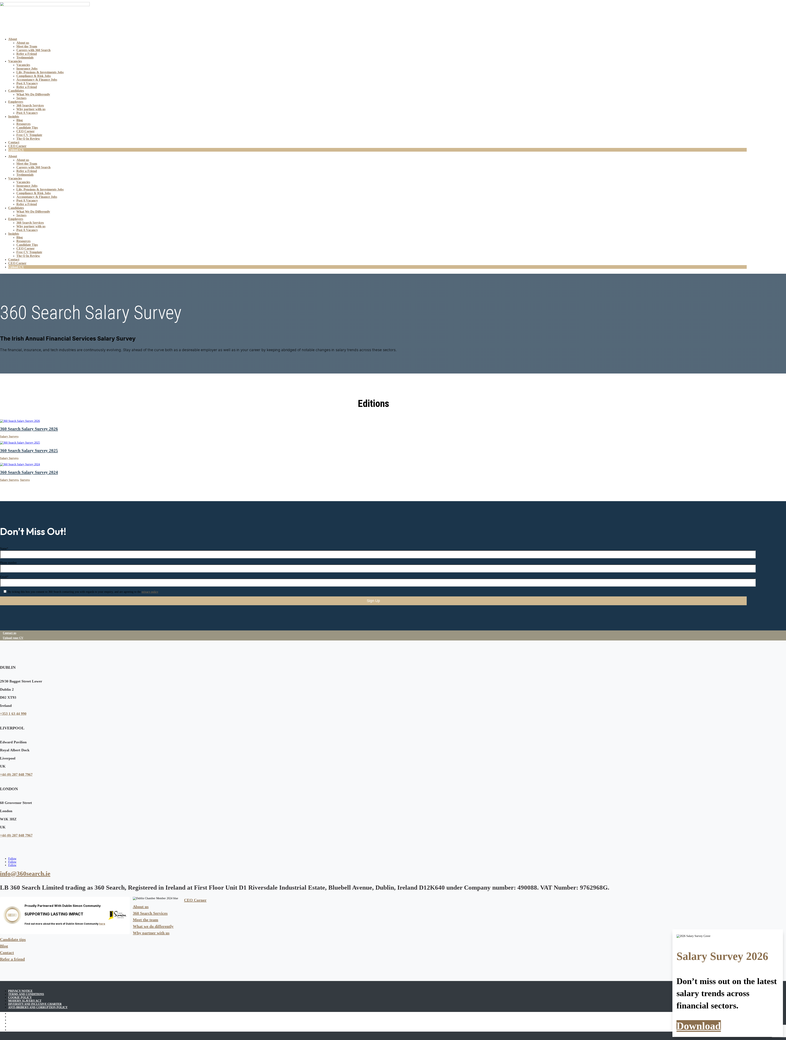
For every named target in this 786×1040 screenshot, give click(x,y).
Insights (13, 116)
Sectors (21, 98)
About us (22, 42)
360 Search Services (30, 105)
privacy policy (150, 591)
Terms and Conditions (26, 994)
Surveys (25, 479)
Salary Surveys (9, 436)
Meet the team (145, 919)
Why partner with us (30, 109)
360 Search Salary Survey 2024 (29, 472)
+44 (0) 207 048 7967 (16, 774)
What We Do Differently (33, 94)
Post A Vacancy (27, 83)
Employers (15, 101)
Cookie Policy (20, 997)
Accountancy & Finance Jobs (36, 79)
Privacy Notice (20, 990)
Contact (13, 142)
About (12, 39)
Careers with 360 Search (33, 50)
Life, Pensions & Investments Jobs (40, 72)
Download (698, 1026)
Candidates (16, 90)
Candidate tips (13, 939)
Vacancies (15, 61)
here (102, 923)
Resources (23, 124)
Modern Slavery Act (24, 1000)
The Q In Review (28, 138)
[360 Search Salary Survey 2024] (20, 464)
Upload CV (16, 149)
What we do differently (153, 926)
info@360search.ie (25, 873)
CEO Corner (25, 131)
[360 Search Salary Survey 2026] (20, 420)
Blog (19, 120)
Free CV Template (29, 135)
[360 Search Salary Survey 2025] (20, 442)
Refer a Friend (26, 54)
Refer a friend (12, 959)
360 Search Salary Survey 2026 (29, 428)
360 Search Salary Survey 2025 (29, 450)
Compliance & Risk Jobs (33, 76)
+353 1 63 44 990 (13, 714)
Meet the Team (26, 46)
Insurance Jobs (26, 68)
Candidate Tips (27, 127)
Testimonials (25, 57)
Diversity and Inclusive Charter (35, 1004)
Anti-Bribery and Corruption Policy (38, 1007)
